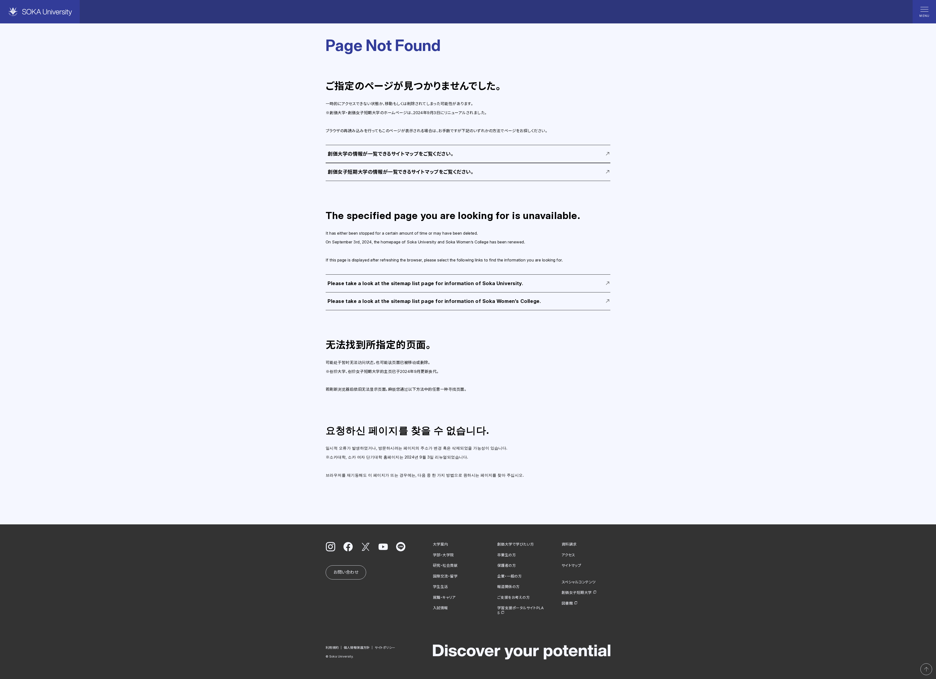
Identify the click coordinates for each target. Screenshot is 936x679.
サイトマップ (571, 565)
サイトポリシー (385, 647)
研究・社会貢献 (445, 565)
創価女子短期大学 (577, 592)
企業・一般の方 (509, 576)
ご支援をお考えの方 (513, 597)
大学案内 (440, 544)
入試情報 (440, 608)
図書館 (567, 603)
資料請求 (569, 544)
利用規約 (332, 647)
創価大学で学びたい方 (515, 544)
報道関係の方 (508, 586)
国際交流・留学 (445, 576)
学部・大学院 (443, 555)
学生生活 (440, 586)
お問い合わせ (345, 572)
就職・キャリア (444, 597)
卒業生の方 (506, 555)
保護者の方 (506, 565)
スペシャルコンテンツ (579, 582)
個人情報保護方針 (357, 647)
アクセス (568, 555)
